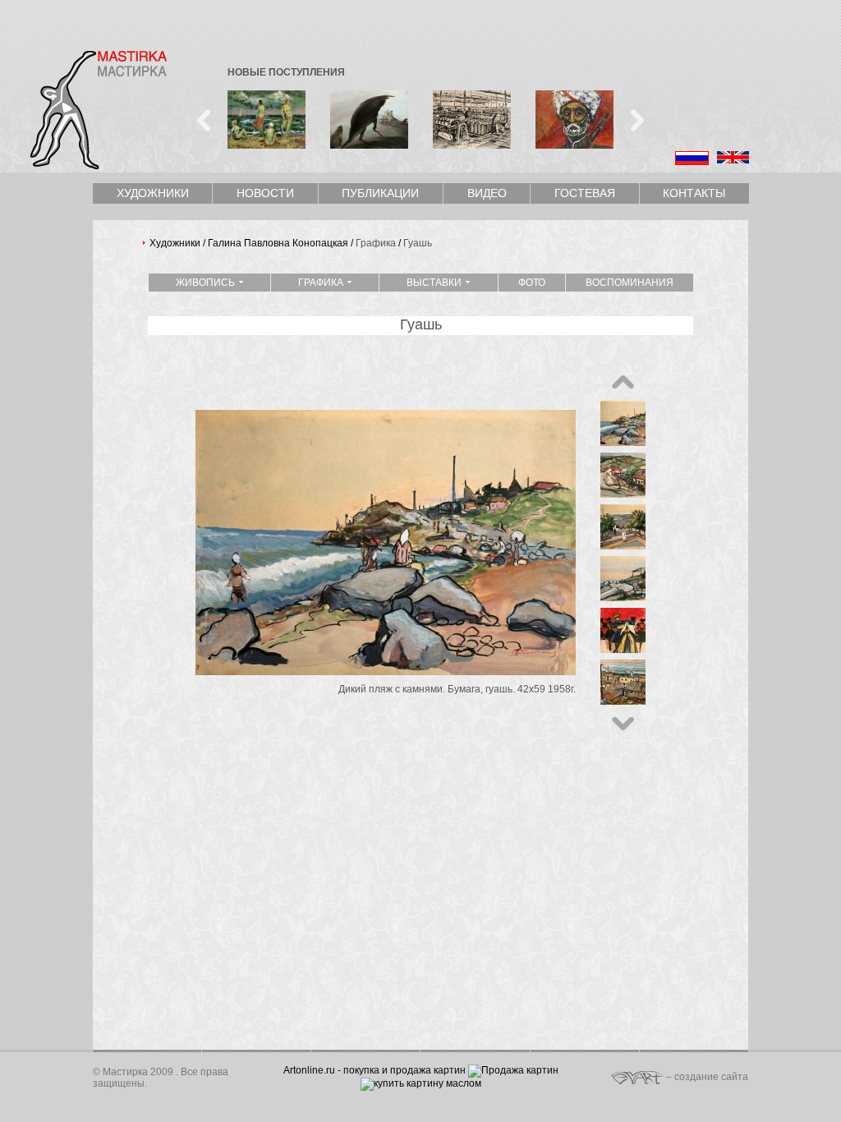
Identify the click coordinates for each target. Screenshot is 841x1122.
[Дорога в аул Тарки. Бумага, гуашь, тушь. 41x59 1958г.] (623, 493)
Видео (487, 193)
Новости (265, 193)
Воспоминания (629, 282)
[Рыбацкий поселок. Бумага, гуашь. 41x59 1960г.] (623, 700)
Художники (153, 193)
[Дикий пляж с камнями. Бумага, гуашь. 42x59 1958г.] (385, 671)
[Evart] (637, 1077)
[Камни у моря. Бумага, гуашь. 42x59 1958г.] (623, 597)
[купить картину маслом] (421, 1083)
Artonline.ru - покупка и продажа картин (374, 1070)
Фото (531, 282)
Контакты (694, 193)
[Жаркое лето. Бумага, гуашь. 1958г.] (623, 545)
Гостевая (584, 193)
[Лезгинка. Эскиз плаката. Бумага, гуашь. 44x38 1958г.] (623, 648)
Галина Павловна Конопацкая (278, 243)
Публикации (380, 193)
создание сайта (711, 1077)
